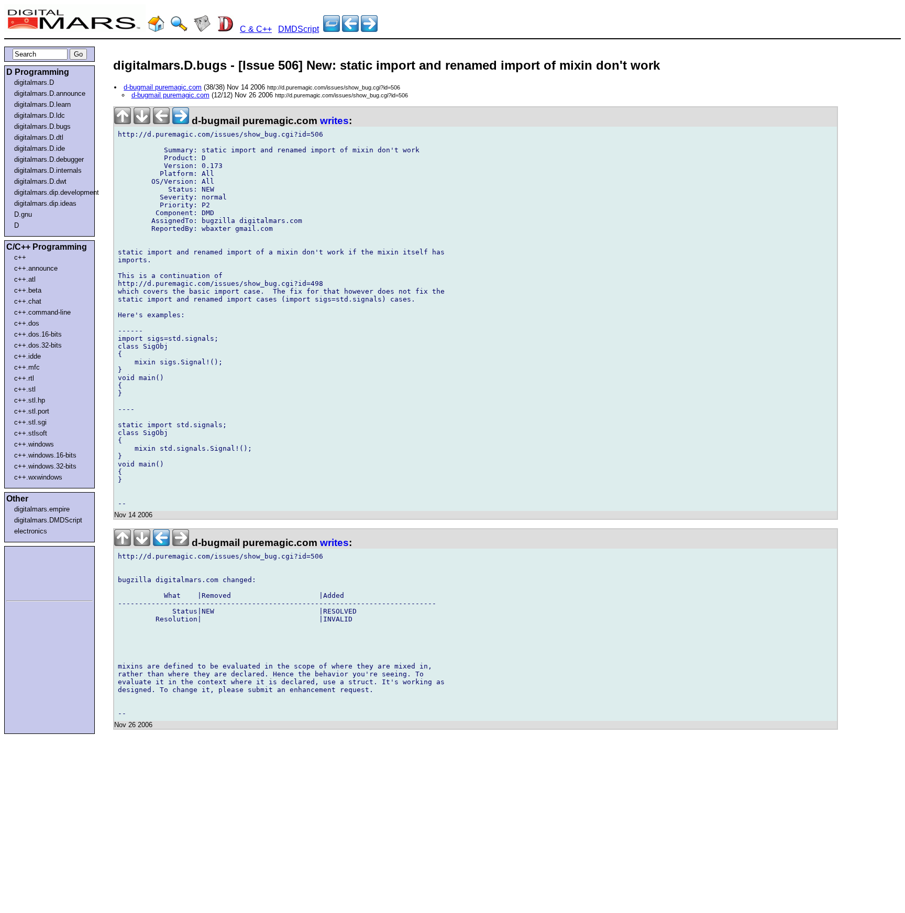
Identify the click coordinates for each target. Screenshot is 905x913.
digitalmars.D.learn (42, 104)
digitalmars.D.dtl (38, 137)
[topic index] (331, 29)
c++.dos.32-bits (38, 345)
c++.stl (25, 389)
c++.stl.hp (29, 400)
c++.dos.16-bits (38, 334)
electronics (30, 531)
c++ (20, 257)
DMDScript (298, 29)
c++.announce (36, 268)
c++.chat (27, 301)
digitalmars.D (34, 82)
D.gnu (23, 214)
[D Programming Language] (225, 29)
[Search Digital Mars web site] (179, 29)
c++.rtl (24, 378)
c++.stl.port (31, 411)
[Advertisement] (37, 571)
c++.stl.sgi (30, 422)
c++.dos (26, 323)
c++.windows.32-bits (45, 466)
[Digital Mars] (156, 29)
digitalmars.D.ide (39, 148)
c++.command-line (42, 312)
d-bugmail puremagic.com (163, 87)
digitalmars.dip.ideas (45, 203)
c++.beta (27, 290)
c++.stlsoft (30, 433)
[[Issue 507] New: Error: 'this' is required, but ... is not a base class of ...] (350, 29)
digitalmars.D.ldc (39, 115)
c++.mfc (27, 367)
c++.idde (27, 356)
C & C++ (256, 29)
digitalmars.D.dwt (40, 181)
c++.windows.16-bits (45, 455)
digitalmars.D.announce (49, 93)
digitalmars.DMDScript (48, 520)
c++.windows (34, 444)
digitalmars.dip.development (51, 192)
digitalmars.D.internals (48, 170)
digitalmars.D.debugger (49, 159)
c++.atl (25, 279)
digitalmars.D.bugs (42, 126)
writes (334, 120)
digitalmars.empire (42, 509)
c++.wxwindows (38, 477)
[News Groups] (202, 29)
